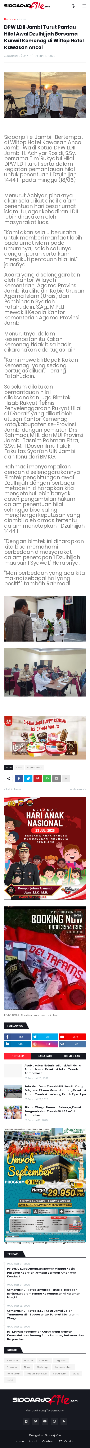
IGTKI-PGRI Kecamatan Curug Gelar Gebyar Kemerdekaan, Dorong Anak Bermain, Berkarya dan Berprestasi (45, 1335)
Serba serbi (59, 1373)
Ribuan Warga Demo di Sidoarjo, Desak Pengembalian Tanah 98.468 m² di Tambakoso (53, 1111)
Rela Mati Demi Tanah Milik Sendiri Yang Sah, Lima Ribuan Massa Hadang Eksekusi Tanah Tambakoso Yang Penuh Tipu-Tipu (55, 1090)
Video (76, 1373)
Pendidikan (14, 1373)
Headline (12, 1360)
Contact (48, 1441)
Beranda (10, 19)
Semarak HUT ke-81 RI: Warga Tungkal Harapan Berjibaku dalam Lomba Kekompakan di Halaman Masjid (44, 1293)
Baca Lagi (45, 1056)
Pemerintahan (63, 1367)
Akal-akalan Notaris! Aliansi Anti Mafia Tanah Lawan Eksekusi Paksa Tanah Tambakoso (52, 1069)
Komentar (72, 1056)
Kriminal (44, 1360)
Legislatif (61, 1360)
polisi (10, 1380)
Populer (18, 1056)
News (22, 19)
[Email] (56, 778)
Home (20, 1441)
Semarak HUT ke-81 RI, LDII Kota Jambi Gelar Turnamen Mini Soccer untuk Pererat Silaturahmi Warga (43, 1314)
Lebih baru (13, 789)
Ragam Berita (34, 767)
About (33, 1441)
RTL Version (66, 1441)
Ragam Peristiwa (37, 1373)
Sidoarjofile (53, 1435)
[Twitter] (28, 778)
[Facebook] (19, 778)
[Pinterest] (37, 778)
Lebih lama (76, 789)
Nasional (12, 1367)
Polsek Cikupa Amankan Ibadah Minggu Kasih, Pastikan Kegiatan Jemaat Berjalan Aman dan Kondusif (41, 1272)
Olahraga (43, 1367)
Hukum (28, 1360)
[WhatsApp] (47, 778)
